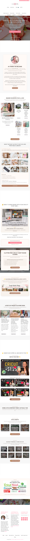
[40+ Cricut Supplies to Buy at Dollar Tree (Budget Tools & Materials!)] (7, 109)
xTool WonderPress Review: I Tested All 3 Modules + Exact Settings (24, 321)
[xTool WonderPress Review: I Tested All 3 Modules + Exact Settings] (25, 314)
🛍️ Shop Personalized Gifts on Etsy (15, 293)
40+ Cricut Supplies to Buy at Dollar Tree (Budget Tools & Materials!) (7, 118)
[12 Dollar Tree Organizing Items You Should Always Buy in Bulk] (26, 124)
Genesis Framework (18, 539)
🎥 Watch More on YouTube (15, 399)
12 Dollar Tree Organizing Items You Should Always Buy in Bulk (26, 130)
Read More (7, 125)
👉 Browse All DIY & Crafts (15, 434)
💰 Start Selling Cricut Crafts (15, 242)
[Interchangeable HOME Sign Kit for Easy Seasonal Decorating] (15, 314)
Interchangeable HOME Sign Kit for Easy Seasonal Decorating (15, 321)
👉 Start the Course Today (15, 267)
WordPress (22, 539)
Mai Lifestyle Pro (13, 539)
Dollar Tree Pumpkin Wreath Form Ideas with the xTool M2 (5, 320)
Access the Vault (15, 185)
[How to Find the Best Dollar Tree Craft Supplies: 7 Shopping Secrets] (19, 124)
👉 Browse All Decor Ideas (15, 460)
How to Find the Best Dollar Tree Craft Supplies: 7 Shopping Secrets (19, 130)
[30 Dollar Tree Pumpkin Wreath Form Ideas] (19, 106)
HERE (6, 531)
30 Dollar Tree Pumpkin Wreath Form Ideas (19, 111)
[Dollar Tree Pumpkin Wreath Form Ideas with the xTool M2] (5, 314)
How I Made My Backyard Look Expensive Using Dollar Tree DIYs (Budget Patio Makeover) (26, 113)
